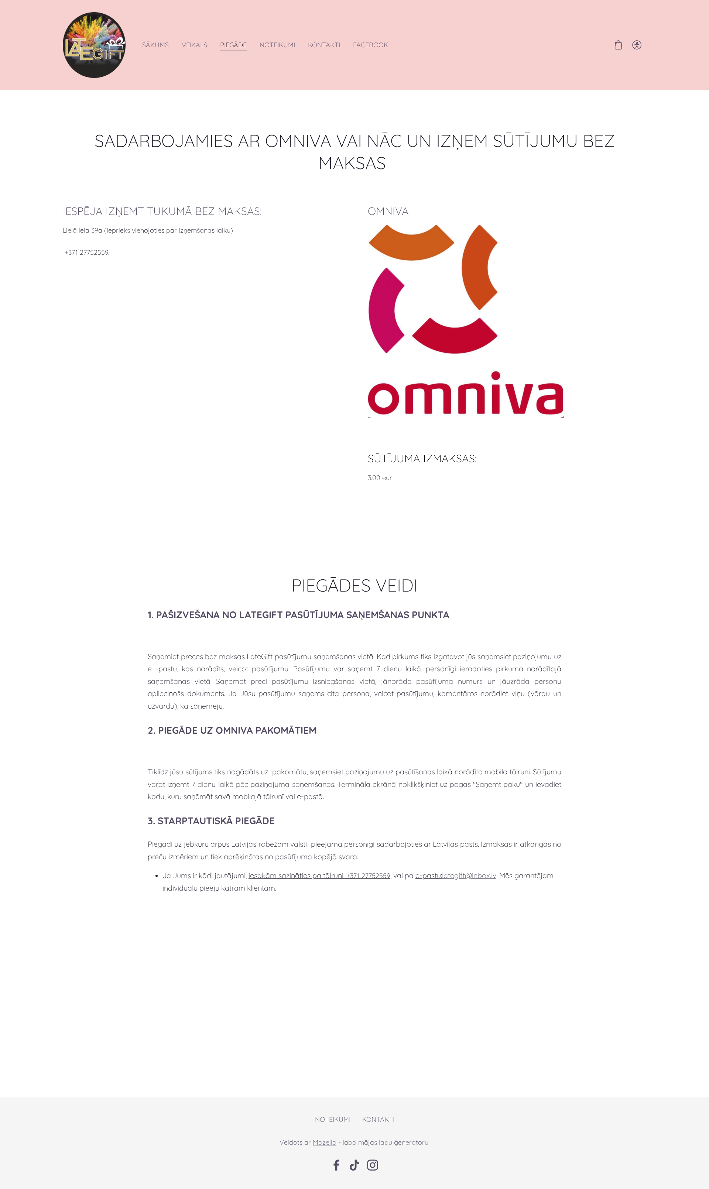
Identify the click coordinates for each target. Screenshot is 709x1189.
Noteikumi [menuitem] (277, 45)
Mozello (324, 1142)
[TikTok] (354, 1165)
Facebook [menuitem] (370, 45)
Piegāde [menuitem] (233, 45)
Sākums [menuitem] (155, 45)
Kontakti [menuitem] (324, 45)
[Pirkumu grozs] (618, 44)
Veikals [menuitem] (194, 45)
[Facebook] (336, 1165)
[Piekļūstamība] (637, 44)
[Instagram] (372, 1165)
